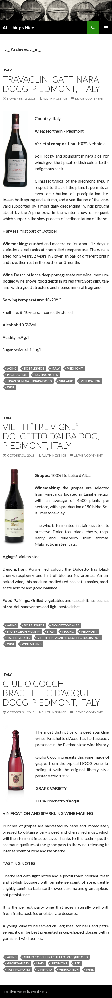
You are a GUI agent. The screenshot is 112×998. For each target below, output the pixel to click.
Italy (7, 70)
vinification (90, 381)
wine (11, 387)
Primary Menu (105, 27)
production (17, 374)
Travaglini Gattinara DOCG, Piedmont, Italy (51, 84)
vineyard (66, 381)
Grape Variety (18, 963)
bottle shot (34, 368)
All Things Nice (18, 27)
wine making (32, 644)
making (68, 631)
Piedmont (75, 368)
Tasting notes (46, 374)
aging (12, 368)
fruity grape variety (23, 631)
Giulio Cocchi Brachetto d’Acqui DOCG (56, 957)
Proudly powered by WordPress (25, 992)
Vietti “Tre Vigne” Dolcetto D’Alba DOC (69, 637)
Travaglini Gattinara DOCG (29, 381)
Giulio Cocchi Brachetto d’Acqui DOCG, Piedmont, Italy (51, 692)
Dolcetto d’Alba (65, 625)
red (77, 963)
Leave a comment (89, 99)
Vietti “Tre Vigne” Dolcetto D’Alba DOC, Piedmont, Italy (51, 436)
